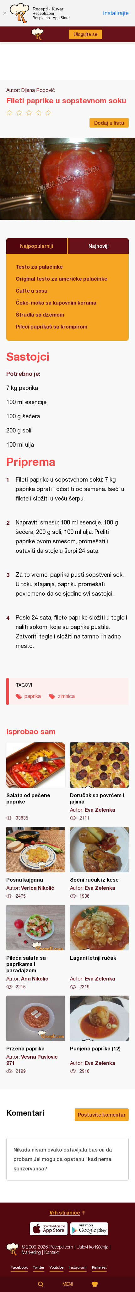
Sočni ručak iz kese (99, 863)
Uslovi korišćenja (92, 1246)
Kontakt (51, 1252)
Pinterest (99, 1267)
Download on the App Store (49, 1228)
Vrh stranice (65, 1212)
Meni (67, 1284)
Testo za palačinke (39, 267)
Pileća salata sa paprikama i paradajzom (35, 947)
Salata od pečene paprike (35, 781)
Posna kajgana (35, 863)
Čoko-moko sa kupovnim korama (56, 303)
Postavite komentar (102, 1115)
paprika (32, 696)
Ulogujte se (85, 34)
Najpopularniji (36, 246)
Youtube (56, 1267)
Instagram (78, 1267)
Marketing (31, 1252)
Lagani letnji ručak (99, 947)
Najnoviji (99, 246)
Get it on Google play (89, 1228)
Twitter (38, 1267)
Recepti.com (12, 1249)
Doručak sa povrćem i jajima (99, 781)
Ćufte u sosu (31, 291)
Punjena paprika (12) (99, 1035)
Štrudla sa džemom (40, 314)
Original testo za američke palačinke (61, 279)
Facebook (19, 1267)
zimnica (66, 696)
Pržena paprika (35, 1035)
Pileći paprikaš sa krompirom (51, 326)
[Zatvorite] (5, 13)
